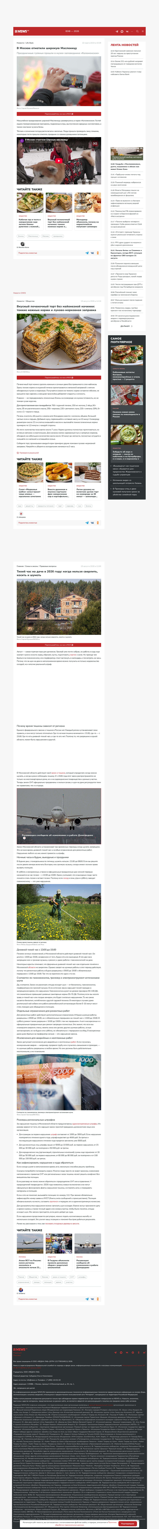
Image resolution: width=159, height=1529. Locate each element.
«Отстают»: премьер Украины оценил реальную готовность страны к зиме (126, 234)
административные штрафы (84, 1123)
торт (60, 506)
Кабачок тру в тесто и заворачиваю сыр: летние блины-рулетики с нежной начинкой (30, 224)
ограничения (23, 1282)
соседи (37, 1282)
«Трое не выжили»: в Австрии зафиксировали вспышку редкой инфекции (125, 203)
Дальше (125, 326)
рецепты (29, 506)
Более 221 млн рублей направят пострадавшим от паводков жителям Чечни (127, 64)
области (32, 967)
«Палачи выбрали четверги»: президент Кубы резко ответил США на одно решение (126, 224)
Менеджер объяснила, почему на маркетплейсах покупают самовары (87, 223)
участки (69, 1282)
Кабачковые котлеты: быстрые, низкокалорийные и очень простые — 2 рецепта (126, 376)
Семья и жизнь (119, 369)
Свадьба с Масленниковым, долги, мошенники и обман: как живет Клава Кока (126, 166)
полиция (47, 1282)
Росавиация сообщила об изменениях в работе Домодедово (87, 1264)
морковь (70, 506)
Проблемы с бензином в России (72, 31)
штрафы (82, 1277)
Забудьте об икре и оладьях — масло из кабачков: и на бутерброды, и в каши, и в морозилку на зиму (127, 456)
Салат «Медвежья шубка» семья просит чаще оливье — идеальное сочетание (30, 493)
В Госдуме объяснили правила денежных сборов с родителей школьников (58, 1264)
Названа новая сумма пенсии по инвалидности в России (126, 414)
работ (73, 1042)
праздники (58, 236)
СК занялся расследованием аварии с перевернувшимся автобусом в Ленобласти (125, 318)
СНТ (72, 1277)
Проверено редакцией (29, 453)
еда (19, 506)
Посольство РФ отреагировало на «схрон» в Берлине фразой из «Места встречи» (126, 214)
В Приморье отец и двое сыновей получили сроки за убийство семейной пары (126, 491)
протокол (54, 1201)
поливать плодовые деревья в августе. (62, 1223)
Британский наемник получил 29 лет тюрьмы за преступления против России (126, 53)
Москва (45, 236)
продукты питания (46, 506)
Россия (21, 1277)
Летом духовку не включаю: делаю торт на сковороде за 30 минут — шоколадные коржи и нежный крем (87, 495)
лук (79, 506)
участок (73, 654)
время (58, 1282)
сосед (65, 878)
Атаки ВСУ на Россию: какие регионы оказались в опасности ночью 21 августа (30, 1265)
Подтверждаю (127, 1524)
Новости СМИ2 (19, 293)
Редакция (17, 1353)
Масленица (33, 236)
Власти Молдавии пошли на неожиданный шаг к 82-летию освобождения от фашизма (125, 193)
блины (21, 236)
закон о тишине (58, 773)
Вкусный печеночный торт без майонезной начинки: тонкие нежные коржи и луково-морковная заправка (59, 225)
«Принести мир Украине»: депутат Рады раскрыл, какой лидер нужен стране (126, 276)
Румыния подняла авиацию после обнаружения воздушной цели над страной (126, 266)
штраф (54, 1134)
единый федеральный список (101, 1405)
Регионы (22, 1257)
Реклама (17, 1355)
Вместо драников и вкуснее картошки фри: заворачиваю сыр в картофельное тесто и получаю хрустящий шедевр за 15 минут (59, 496)
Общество (23, 216)
